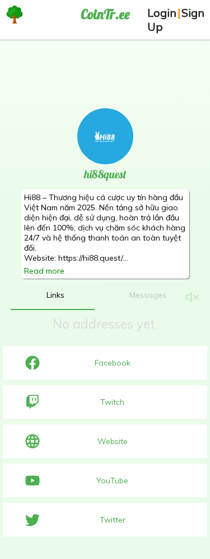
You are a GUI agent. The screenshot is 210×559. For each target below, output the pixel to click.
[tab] (55, 295)
